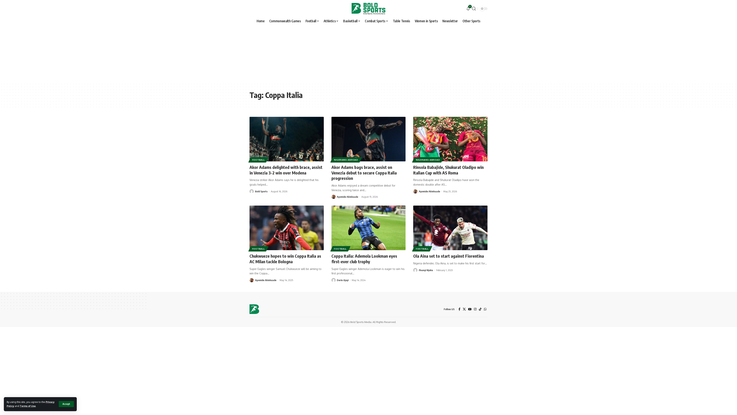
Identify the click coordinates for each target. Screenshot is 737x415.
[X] (464, 309)
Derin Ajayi (343, 280)
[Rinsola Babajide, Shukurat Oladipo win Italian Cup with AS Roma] (450, 139)
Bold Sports (261, 191)
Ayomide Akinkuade (347, 196)
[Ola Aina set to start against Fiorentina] (450, 228)
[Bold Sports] (368, 8)
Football (258, 159)
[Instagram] (475, 309)
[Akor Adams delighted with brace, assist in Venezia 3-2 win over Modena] (287, 139)
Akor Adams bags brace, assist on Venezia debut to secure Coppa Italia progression (364, 172)
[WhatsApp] (485, 309)
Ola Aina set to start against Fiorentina (448, 256)
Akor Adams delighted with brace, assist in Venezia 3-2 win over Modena (286, 169)
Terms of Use (28, 406)
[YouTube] (470, 309)
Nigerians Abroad (346, 159)
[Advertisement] (368, 54)
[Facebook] (459, 309)
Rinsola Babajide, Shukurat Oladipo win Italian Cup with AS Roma (448, 169)
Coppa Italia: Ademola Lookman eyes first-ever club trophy (364, 258)
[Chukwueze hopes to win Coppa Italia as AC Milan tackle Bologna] (287, 228)
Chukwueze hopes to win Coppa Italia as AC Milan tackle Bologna (285, 258)
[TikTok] (480, 309)
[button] (66, 404)
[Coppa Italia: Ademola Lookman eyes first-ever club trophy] (368, 228)
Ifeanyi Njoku (426, 270)
